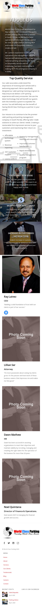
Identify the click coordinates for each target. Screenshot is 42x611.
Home (5, 557)
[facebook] (4, 543)
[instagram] (17, 543)
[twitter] (8, 543)
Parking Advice (13, 600)
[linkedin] (13, 543)
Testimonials (7, 572)
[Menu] (39, 3)
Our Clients (7, 569)
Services (6, 565)
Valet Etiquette (13, 592)
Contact (5, 584)
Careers (6, 580)
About (5, 561)
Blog (4, 576)
